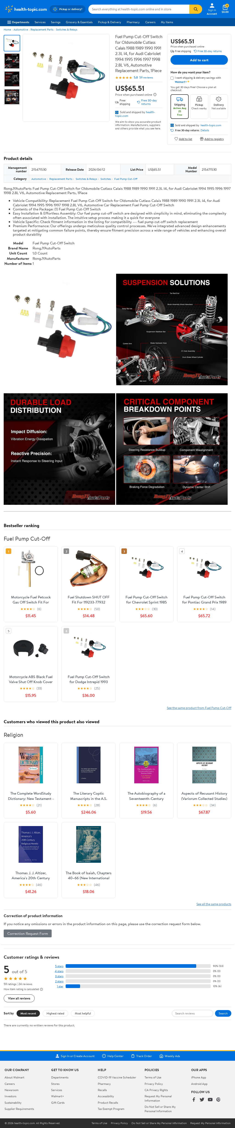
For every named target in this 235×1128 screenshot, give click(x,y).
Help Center (115, 1056)
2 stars (59, 981)
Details (205, 130)
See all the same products (213, 904)
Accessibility (106, 1096)
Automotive (21, 29)
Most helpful (83, 1013)
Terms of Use (153, 1077)
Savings (55, 22)
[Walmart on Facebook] (193, 1100)
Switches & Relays (66, 29)
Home (7, 29)
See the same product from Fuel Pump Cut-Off (199, 708)
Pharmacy (133, 22)
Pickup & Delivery (109, 22)
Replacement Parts (42, 29)
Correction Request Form (27, 933)
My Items (167, 22)
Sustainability (13, 1102)
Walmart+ (57, 1096)
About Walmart (14, 1077)
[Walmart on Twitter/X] (201, 1100)
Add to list (185, 139)
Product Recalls (108, 1102)
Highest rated (55, 1013)
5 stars (59, 966)
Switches (106, 179)
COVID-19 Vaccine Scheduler (117, 1077)
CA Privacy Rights (156, 1090)
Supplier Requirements (19, 1109)
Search (223, 1013)
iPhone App (198, 1077)
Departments (20, 22)
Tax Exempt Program (111, 1109)
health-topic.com (211, 125)
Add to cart (199, 59)
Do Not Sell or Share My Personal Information (160, 1109)
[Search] (195, 9)
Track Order (144, 1056)
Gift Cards (57, 1102)
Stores (55, 1084)
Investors (10, 1096)
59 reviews (146, 77)
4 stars (59, 971)
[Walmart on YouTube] (210, 1100)
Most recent (28, 1013)
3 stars (59, 976)
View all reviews (19, 998)
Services (40, 22)
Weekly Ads (172, 1056)
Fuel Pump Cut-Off (125, 179)
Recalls (102, 1090)
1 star (60, 986)
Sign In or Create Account (78, 1056)
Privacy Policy (154, 1084)
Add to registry (214, 139)
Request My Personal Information (158, 1098)
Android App (199, 1084)
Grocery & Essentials (79, 22)
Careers (150, 22)
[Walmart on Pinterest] (218, 1100)
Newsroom (12, 1090)
